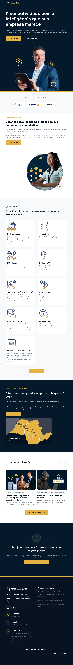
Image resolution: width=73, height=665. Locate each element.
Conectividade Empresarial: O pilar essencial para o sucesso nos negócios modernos (51, 594)
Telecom (8, 492)
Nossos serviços (31, 38)
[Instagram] (13, 608)
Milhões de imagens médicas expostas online (51, 605)
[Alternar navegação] (64, 2)
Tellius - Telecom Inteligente (34, 649)
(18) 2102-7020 (16, 616)
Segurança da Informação (45, 492)
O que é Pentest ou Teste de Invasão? (50, 600)
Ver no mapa (15, 642)
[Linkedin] (8, 608)
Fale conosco (13, 38)
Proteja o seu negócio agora (37, 562)
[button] (66, 462)
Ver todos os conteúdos (36, 512)
